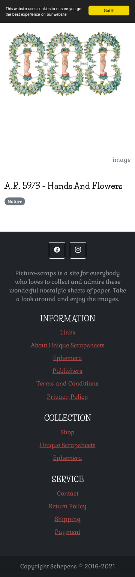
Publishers (67, 371)
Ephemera (67, 358)
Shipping (68, 519)
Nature (15, 202)
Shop (67, 432)
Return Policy (68, 506)
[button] (57, 250)
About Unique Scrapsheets (68, 345)
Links (67, 332)
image (121, 160)
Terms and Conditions (67, 383)
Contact (67, 493)
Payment (67, 532)
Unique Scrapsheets (68, 445)
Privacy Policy (67, 397)
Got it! (109, 10)
